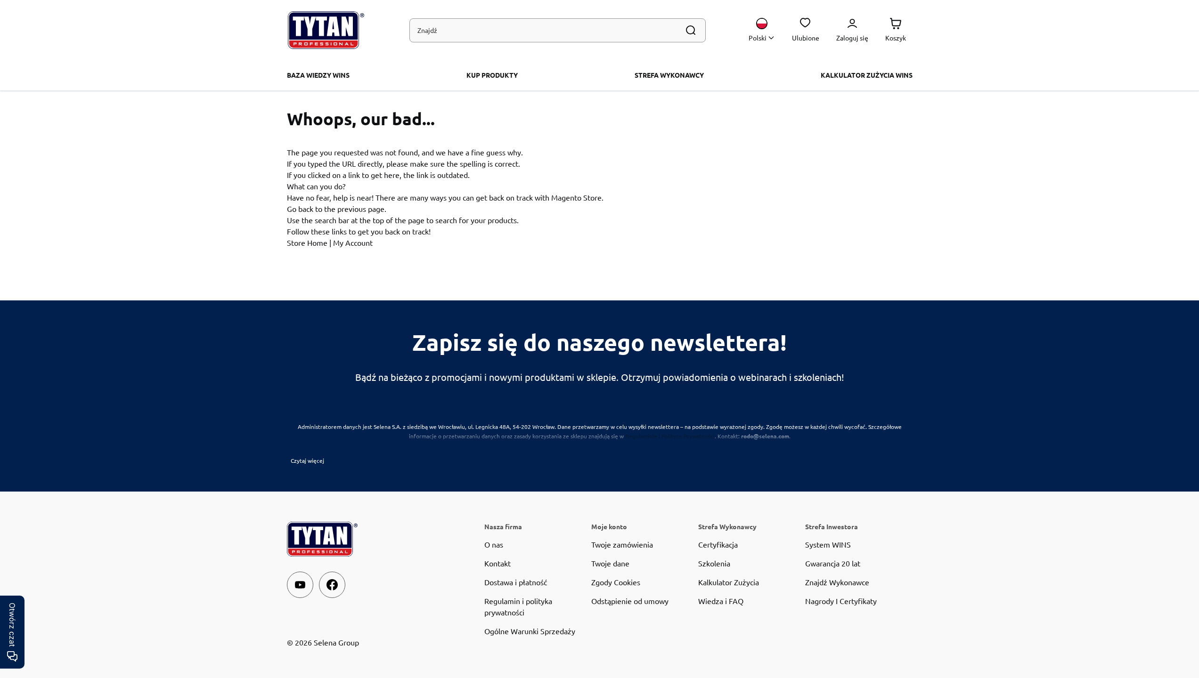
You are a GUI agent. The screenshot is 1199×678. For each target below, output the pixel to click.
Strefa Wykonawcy (669, 75)
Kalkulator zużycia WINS (867, 75)
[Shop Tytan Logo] (326, 30)
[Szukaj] (690, 30)
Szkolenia (714, 563)
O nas (493, 544)
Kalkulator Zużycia (728, 582)
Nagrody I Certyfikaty (841, 600)
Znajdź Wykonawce (837, 582)
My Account (353, 242)
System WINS (828, 544)
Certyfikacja (718, 544)
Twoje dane (610, 563)
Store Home (307, 242)
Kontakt (497, 563)
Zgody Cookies (615, 582)
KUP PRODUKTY (492, 75)
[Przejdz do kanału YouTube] (300, 585)
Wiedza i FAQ (720, 600)
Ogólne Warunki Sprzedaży (529, 631)
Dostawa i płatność (515, 582)
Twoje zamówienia (622, 544)
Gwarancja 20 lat (832, 563)
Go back (300, 208)
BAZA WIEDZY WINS (318, 75)
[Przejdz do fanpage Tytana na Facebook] (332, 585)
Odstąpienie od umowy (630, 600)
